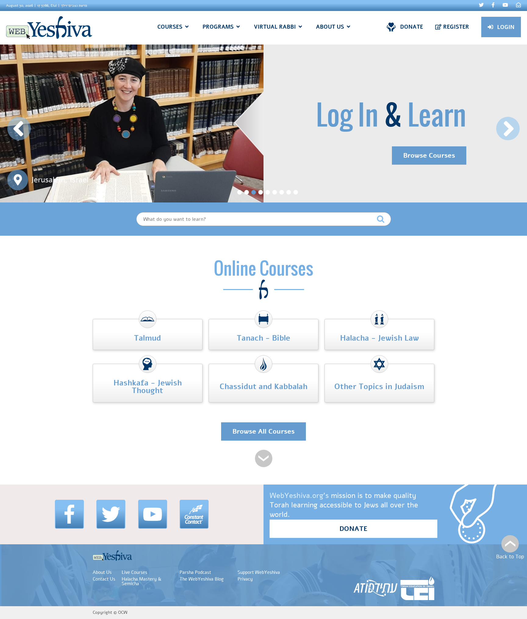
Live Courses (134, 572)
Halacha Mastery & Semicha (141, 581)
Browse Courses (429, 155)
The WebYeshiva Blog (202, 579)
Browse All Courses (263, 431)
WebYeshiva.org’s (299, 495)
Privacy (245, 579)
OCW (122, 612)
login (505, 27)
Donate (411, 26)
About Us (102, 572)
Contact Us (104, 579)
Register (456, 27)
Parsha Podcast (195, 572)
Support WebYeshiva (259, 572)
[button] (19, 128)
